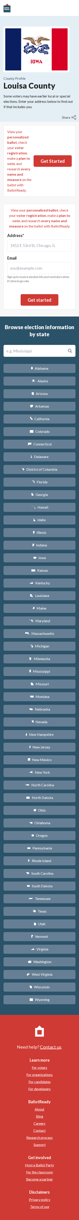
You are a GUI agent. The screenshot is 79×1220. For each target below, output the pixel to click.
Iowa (39, 558)
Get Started (53, 161)
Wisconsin (39, 987)
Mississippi (39, 671)
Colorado (40, 431)
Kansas (39, 570)
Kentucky (39, 583)
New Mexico (40, 760)
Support (40, 1144)
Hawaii (39, 507)
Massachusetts (39, 633)
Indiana (39, 545)
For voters (39, 1067)
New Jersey (39, 747)
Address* (15, 235)
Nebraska (39, 709)
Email (12, 258)
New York (39, 772)
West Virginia (39, 974)
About (39, 1109)
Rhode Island (39, 861)
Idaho (39, 520)
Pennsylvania (39, 848)
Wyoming (39, 999)
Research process (39, 1137)
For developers (39, 1089)
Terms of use (39, 1206)
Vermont (39, 936)
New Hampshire (39, 734)
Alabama (39, 368)
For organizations (39, 1074)
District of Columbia (39, 469)
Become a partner (39, 1179)
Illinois (39, 532)
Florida (39, 482)
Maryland (39, 621)
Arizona (39, 393)
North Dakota (39, 797)
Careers (39, 1123)
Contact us (50, 1046)
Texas (39, 911)
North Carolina (39, 785)
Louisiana (39, 595)
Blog (39, 1116)
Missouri (39, 684)
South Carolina (39, 873)
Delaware (39, 457)
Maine (39, 608)
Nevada (39, 722)
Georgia (39, 494)
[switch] (69, 117)
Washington (39, 962)
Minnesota (39, 659)
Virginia (39, 949)
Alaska (39, 381)
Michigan (39, 646)
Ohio (40, 810)
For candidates (40, 1082)
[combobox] (39, 245)
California (39, 419)
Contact (39, 1130)
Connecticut (39, 444)
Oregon (39, 835)
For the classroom (39, 1172)
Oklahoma (39, 823)
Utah (39, 924)
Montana (39, 696)
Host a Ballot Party (39, 1165)
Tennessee (39, 898)
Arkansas (39, 406)
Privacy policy (39, 1199)
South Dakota (39, 886)
